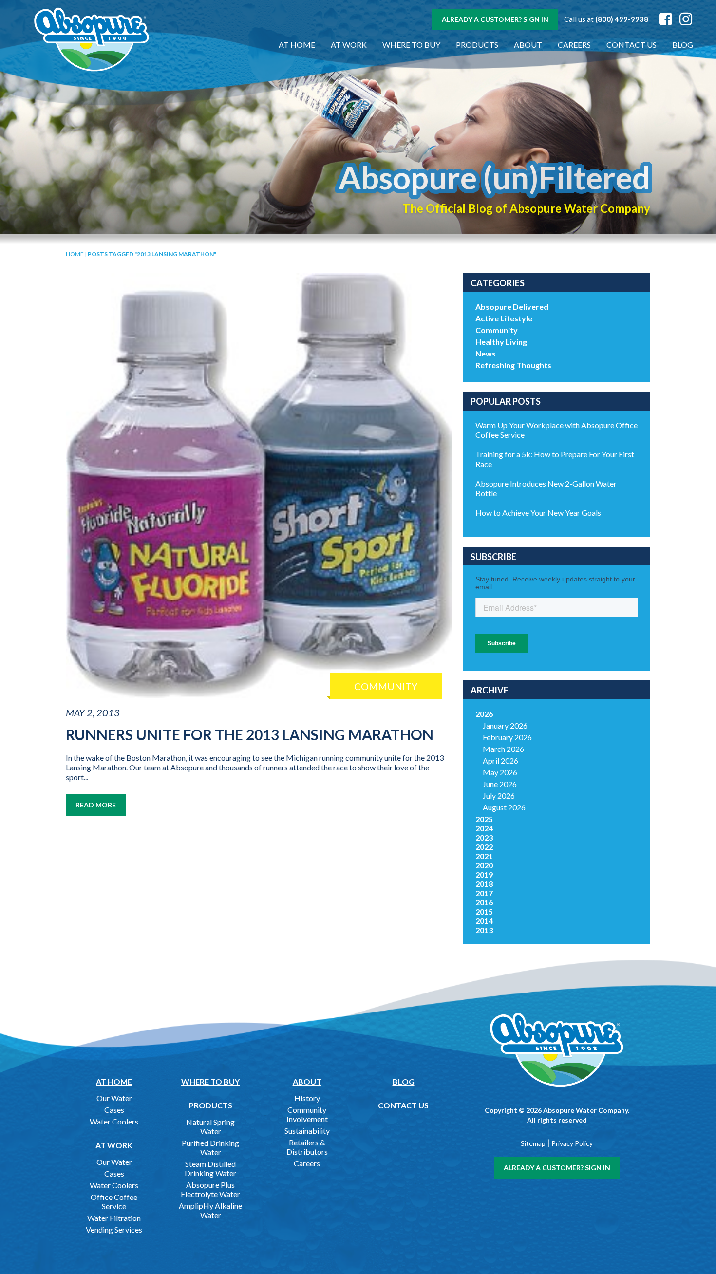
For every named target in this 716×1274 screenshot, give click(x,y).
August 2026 (504, 807)
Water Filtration (114, 1217)
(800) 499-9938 (621, 19)
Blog (682, 44)
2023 (484, 837)
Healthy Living (501, 341)
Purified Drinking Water (210, 1147)
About (528, 44)
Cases (114, 1109)
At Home (297, 44)
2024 (484, 828)
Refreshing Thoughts (513, 365)
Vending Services (114, 1229)
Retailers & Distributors (307, 1147)
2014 (484, 920)
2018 (484, 883)
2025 (484, 819)
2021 (484, 856)
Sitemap (533, 1143)
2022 (484, 846)
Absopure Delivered (511, 306)
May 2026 (500, 772)
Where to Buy (411, 44)
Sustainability (307, 1130)
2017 (484, 893)
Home (75, 254)
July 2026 (499, 795)
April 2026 (500, 760)
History (307, 1098)
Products (477, 44)
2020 (484, 865)
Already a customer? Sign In (495, 19)
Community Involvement (307, 1114)
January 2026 (505, 725)
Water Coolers (114, 1121)
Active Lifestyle (503, 318)
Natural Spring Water (210, 1126)
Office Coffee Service (114, 1201)
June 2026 (500, 783)
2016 (484, 902)
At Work (349, 44)
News (485, 353)
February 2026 (507, 737)
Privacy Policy (572, 1143)
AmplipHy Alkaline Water (210, 1210)
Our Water (114, 1098)
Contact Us (631, 44)
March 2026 (503, 748)
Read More (95, 805)
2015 (484, 911)
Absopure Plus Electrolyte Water (210, 1189)
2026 (484, 713)
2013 (484, 930)
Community (496, 330)
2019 (484, 874)
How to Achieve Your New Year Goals (538, 512)
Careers (574, 44)
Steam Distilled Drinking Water (210, 1168)
